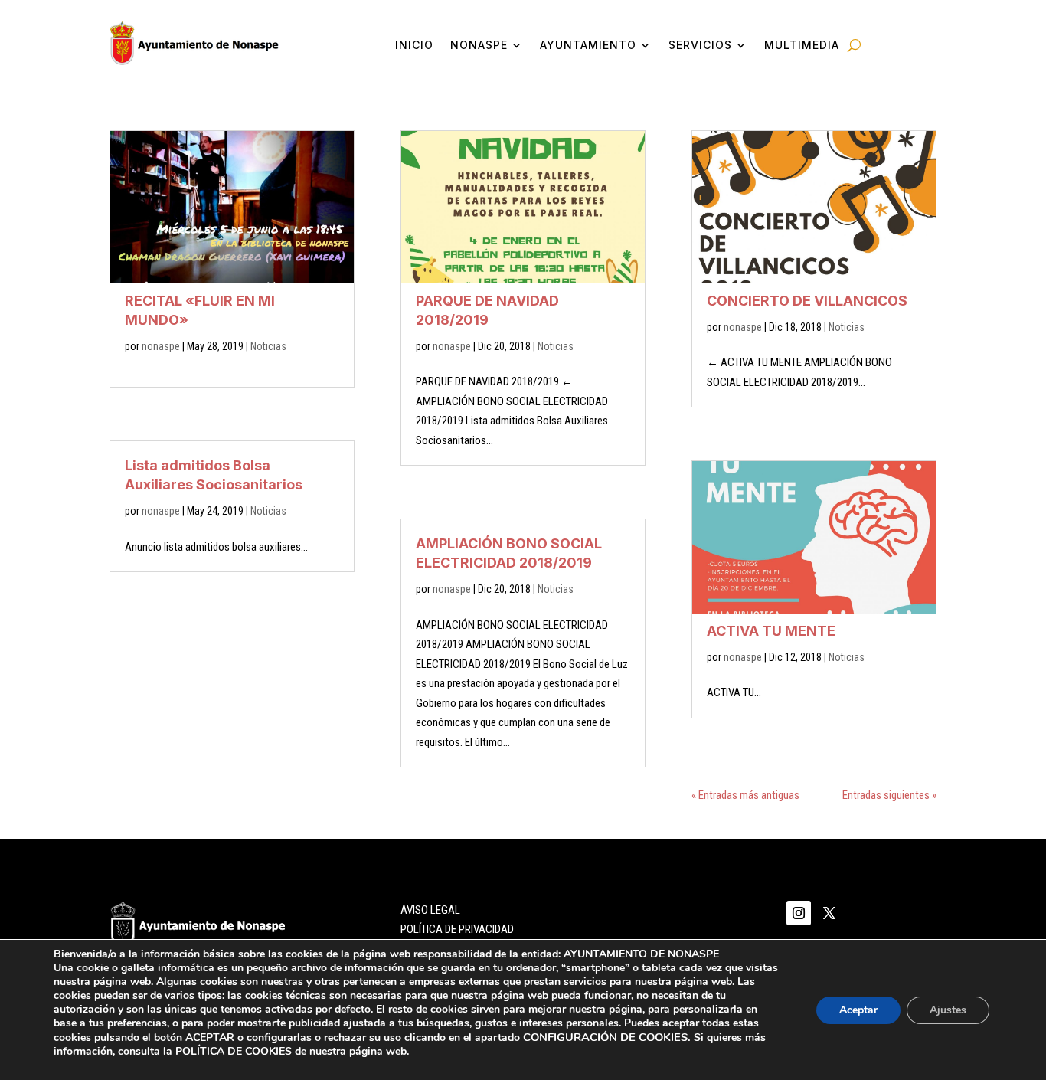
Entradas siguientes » (889, 795)
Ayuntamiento (588, 45)
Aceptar (858, 1010)
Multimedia (801, 45)
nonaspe (161, 346)
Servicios (700, 45)
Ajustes (948, 1010)
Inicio (414, 45)
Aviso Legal (430, 910)
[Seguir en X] (829, 913)
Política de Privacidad (457, 929)
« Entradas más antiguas (745, 795)
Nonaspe (479, 45)
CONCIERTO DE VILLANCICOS (807, 301)
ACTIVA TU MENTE (771, 631)
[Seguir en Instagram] (798, 913)
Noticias (268, 346)
